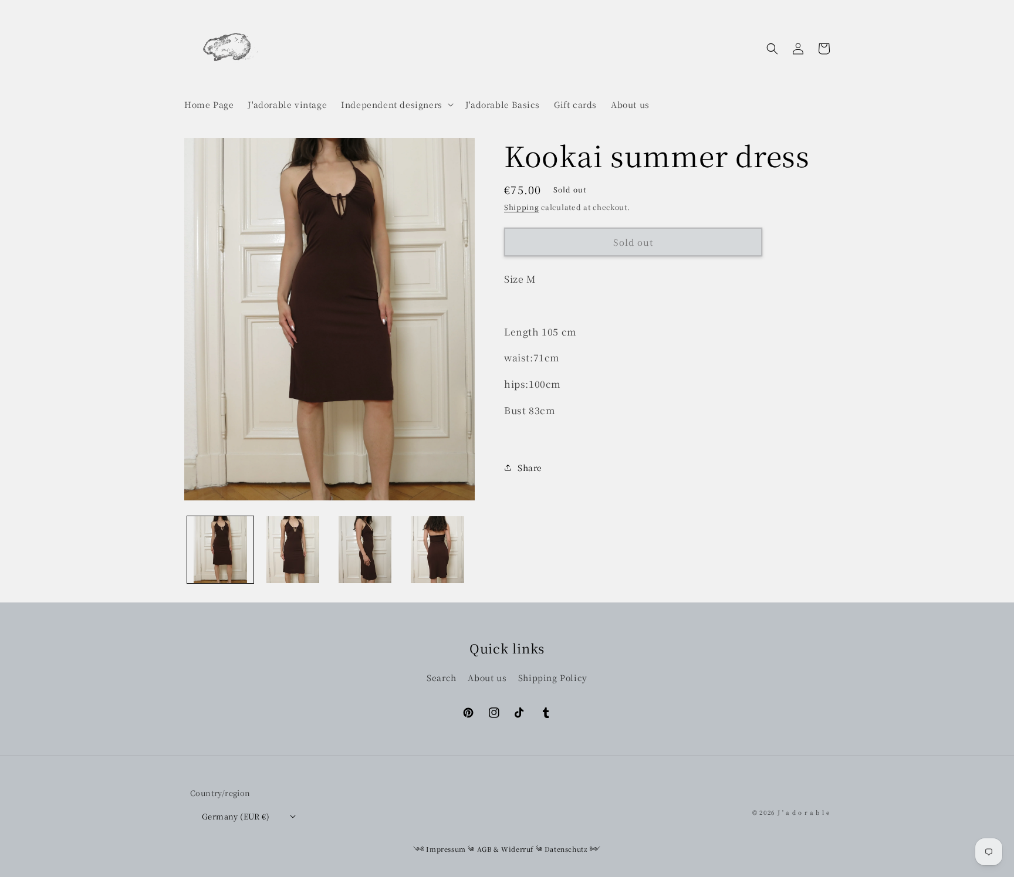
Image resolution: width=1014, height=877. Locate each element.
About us (487, 677)
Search (442, 677)
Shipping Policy (552, 677)
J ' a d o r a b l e (804, 812)
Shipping (521, 207)
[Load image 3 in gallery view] (365, 549)
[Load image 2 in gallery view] (292, 549)
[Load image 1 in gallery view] (220, 549)
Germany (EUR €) (235, 816)
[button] (396, 104)
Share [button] (530, 467)
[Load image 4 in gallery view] (437, 549)
